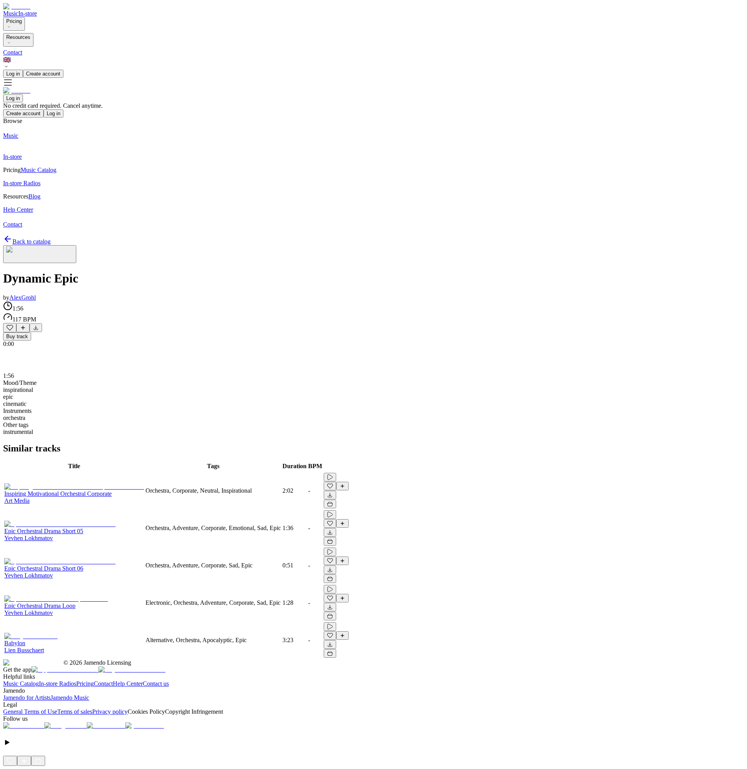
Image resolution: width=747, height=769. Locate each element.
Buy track (17, 336)
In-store (27, 13)
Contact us (156, 683)
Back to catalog (31, 241)
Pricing (14, 21)
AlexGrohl (22, 297)
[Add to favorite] (9, 327)
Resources (18, 37)
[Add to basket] (330, 504)
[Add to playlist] (23, 327)
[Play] (39, 254)
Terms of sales (74, 711)
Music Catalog (21, 683)
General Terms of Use (30, 711)
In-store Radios (57, 683)
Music (10, 13)
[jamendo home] (16, 6)
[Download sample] (36, 327)
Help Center (128, 683)
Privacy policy (110, 711)
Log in (13, 74)
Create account (43, 74)
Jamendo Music (70, 697)
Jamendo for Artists (27, 697)
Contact (12, 52)
